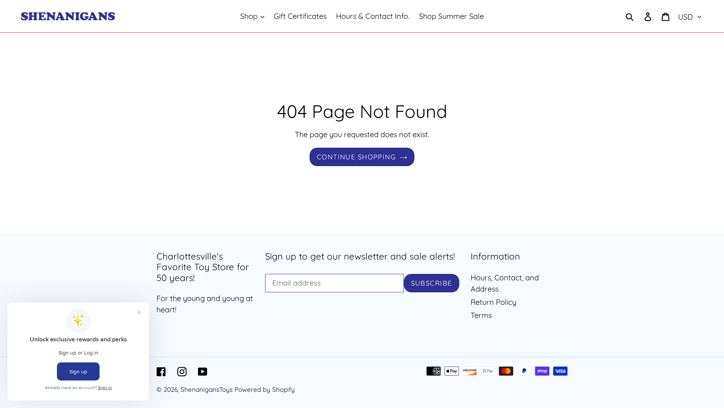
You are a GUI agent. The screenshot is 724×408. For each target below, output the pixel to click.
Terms (481, 315)
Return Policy (493, 302)
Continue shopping (356, 157)
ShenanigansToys (207, 389)
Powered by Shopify (265, 389)
